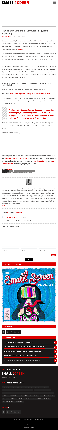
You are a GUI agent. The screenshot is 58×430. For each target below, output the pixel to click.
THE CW (28, 398)
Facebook (8, 158)
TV (33, 398)
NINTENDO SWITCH (13, 395)
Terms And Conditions (29, 427)
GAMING (30, 390)
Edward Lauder (6, 36)
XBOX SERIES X (19, 401)
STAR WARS (32, 171)
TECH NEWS (11, 398)
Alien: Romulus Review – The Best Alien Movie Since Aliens (20, 355)
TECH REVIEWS (20, 398)
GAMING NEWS (38, 390)
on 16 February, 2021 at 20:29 (22, 217)
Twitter (19, 49)
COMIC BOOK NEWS (17, 387)
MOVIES (11, 171)
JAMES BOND (6, 393)
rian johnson (11, 172)
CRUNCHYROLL (28, 387)
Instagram (23, 158)
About (29, 422)
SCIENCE (43, 395)
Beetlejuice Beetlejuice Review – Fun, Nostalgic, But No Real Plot (23, 351)
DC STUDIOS (38, 387)
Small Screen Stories (40, 161)
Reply (55, 217)
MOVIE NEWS (21, 171)
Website (3, 205)
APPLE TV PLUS (6, 387)
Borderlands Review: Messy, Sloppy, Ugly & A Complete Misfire (22, 360)
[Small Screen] (15, 2)
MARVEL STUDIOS (16, 393)
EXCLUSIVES (15, 390)
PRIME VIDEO (24, 395)
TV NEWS (39, 398)
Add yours (18, 212)
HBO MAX (47, 390)
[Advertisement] (29, 16)
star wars (18, 172)
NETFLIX (50, 393)
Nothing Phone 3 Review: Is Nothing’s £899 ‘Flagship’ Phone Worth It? (24, 346)
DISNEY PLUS (6, 390)
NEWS (27, 171)
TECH (4, 398)
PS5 (30, 395)
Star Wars (40, 41)
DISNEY (15, 171)
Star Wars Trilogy (26, 172)
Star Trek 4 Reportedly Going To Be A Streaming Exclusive (30, 94)
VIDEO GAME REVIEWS (8, 401)
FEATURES (23, 390)
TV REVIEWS (46, 398)
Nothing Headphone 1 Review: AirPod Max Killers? (18, 342)
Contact (29, 424)
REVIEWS (36, 395)
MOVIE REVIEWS (35, 393)
